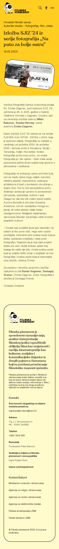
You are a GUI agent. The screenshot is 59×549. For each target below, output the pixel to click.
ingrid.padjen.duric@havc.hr (23, 410)
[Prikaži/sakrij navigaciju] (40, 8)
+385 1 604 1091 (17, 435)
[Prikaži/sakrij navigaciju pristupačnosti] (46, 8)
